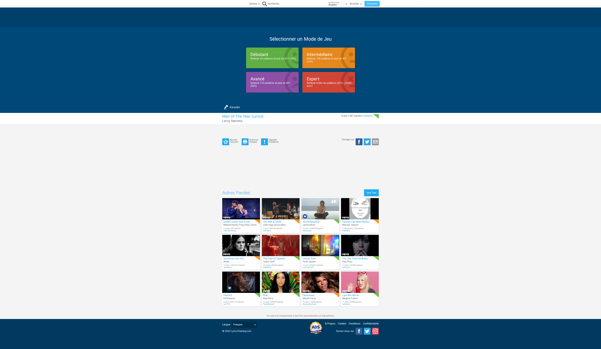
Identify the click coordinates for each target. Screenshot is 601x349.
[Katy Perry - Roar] (281, 282)
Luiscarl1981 (308, 267)
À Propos (330, 323)
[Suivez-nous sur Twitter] (367, 331)
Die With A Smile (272, 221)
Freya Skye (244, 225)
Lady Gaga (268, 225)
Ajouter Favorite (234, 141)
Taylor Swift (269, 261)
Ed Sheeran (229, 298)
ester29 (368, 115)
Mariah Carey (309, 298)
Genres (253, 3)
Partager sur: (348, 139)
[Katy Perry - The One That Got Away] (360, 245)
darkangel (307, 231)
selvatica (267, 231)
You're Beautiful (311, 221)
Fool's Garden (309, 261)
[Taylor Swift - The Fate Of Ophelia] (281, 245)
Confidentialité (371, 323)
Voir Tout (371, 192)
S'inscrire (372, 3)
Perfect (227, 295)
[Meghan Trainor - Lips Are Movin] (360, 282)
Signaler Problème (274, 141)
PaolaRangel (268, 304)
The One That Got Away (355, 258)
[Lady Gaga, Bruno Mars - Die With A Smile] (281, 208)
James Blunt (309, 225)
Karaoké (235, 107)
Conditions (354, 323)
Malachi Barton (230, 225)
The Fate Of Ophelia (274, 258)
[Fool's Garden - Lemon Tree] (320, 245)
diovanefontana (309, 304)
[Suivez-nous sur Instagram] (375, 331)
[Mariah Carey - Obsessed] (320, 282)
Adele (226, 261)
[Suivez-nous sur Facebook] (359, 331)
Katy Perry (347, 261)
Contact (342, 323)
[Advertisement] (300, 17)
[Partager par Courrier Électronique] (375, 141)
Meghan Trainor (350, 298)
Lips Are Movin (350, 295)
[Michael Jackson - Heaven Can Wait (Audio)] (360, 208)
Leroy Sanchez (232, 121)
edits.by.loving (229, 231)
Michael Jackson (350, 225)
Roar (265, 295)
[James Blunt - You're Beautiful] (320, 208)
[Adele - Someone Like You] (241, 245)
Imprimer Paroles (254, 141)
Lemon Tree (309, 258)
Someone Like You (233, 258)
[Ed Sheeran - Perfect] (241, 282)
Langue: (226, 324)
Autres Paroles (236, 192)
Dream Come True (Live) (236, 221)
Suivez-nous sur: (345, 331)
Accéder (354, 3)
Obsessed (308, 295)
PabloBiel (346, 231)
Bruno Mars (280, 225)
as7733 (226, 304)
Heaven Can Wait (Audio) (355, 221)
